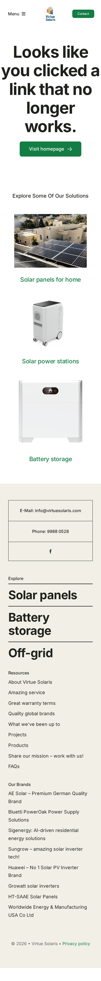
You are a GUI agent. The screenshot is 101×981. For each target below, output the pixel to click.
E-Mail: (27, 510)
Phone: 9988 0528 (50, 531)
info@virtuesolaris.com (58, 510)
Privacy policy (76, 943)
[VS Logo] (50, 8)
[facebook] (50, 551)
